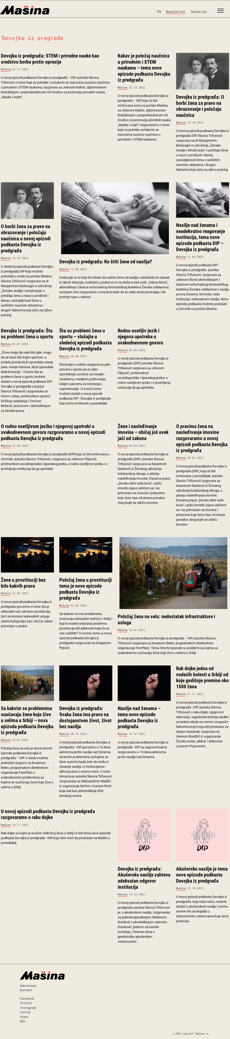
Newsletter (176, 11)
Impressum (28, 985)
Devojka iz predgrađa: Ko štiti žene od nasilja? (105, 262)
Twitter (26, 1003)
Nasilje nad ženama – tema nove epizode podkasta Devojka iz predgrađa (139, 717)
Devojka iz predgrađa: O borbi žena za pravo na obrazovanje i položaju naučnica (200, 106)
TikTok (25, 1012)
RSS (22, 1021)
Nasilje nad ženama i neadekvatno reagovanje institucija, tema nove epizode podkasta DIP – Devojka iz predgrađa (200, 237)
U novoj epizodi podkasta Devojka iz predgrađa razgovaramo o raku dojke (48, 814)
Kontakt (26, 990)
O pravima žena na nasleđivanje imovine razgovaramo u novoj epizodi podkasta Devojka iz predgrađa (201, 438)
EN (159, 11)
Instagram (28, 1008)
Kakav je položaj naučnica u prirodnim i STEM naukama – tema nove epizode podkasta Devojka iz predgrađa (144, 68)
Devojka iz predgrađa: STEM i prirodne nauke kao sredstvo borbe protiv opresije (50, 59)
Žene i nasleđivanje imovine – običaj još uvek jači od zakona (143, 432)
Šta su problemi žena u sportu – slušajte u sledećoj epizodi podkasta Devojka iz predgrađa (85, 340)
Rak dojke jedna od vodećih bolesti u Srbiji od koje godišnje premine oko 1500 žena (202, 677)
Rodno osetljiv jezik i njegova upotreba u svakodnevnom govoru (140, 337)
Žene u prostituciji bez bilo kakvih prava (23, 583)
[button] (221, 11)
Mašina (6, 69)
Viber (24, 1017)
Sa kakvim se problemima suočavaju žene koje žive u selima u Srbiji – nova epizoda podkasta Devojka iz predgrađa (27, 720)
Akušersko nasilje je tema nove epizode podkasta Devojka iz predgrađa (202, 875)
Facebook (27, 998)
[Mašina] (24, 10)
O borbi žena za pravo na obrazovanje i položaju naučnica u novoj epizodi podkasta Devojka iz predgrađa (26, 238)
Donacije (199, 11)
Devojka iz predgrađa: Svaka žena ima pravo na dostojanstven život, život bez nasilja (85, 717)
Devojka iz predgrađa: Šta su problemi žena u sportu (27, 334)
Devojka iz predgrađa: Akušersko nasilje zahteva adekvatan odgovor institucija (144, 878)
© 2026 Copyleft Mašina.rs (190, 1033)
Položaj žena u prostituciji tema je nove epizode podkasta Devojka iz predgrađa (85, 589)
